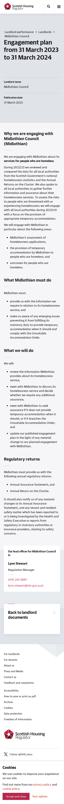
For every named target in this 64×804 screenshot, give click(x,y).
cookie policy (11, 788)
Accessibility (11, 690)
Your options (39, 796)
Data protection (13, 713)
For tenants (10, 659)
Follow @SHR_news (21, 754)
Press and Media (13, 671)
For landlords (12, 653)
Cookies (8, 707)
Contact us (10, 676)
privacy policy (42, 784)
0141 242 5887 (17, 579)
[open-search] (49, 7)
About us (9, 665)
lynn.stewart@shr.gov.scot (26, 585)
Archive (8, 702)
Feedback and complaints (19, 682)
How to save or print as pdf (20, 696)
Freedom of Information (18, 719)
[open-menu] (59, 7)
